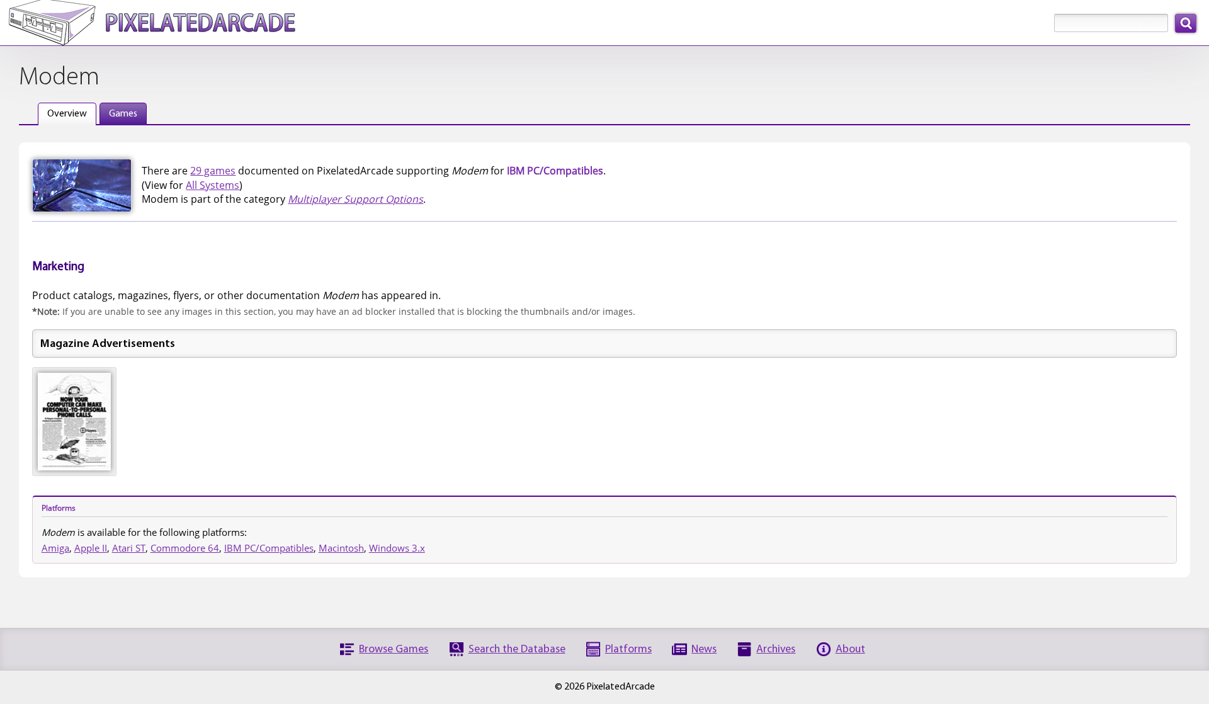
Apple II (90, 548)
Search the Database (516, 649)
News (704, 649)
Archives (775, 649)
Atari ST (128, 548)
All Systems (212, 185)
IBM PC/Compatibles (269, 548)
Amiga (55, 548)
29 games (213, 171)
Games (123, 114)
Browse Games (393, 649)
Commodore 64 (184, 548)
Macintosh (341, 548)
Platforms (628, 649)
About (850, 649)
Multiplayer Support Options (355, 199)
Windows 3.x (397, 548)
